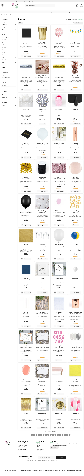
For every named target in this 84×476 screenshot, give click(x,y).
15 (67, 435)
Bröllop (32, 12)
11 (57, 435)
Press (38, 446)
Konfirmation (61, 12)
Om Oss (38, 445)
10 (55, 435)
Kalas (2, 12)
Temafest (6, 12)
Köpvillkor (39, 443)
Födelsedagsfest (68, 12)
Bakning (50, 12)
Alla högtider (80, 19)
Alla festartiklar (39, 12)
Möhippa (55, 12)
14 (64, 435)
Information (75, 1)
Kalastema (12, 12)
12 (60, 435)
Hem (2, 14)
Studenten (75, 12)
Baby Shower (18, 12)
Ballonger (45, 12)
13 (62, 435)
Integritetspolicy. (53, 460)
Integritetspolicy (40, 449)
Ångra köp (39, 450)
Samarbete (39, 448)
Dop (28, 12)
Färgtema (24, 12)
